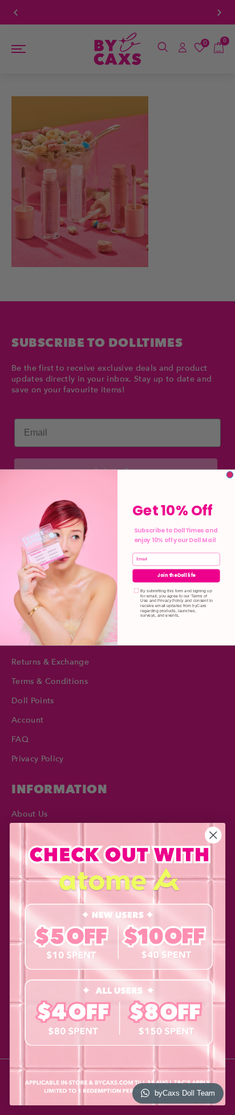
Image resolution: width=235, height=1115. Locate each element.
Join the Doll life (176, 576)
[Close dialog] (229, 475)
